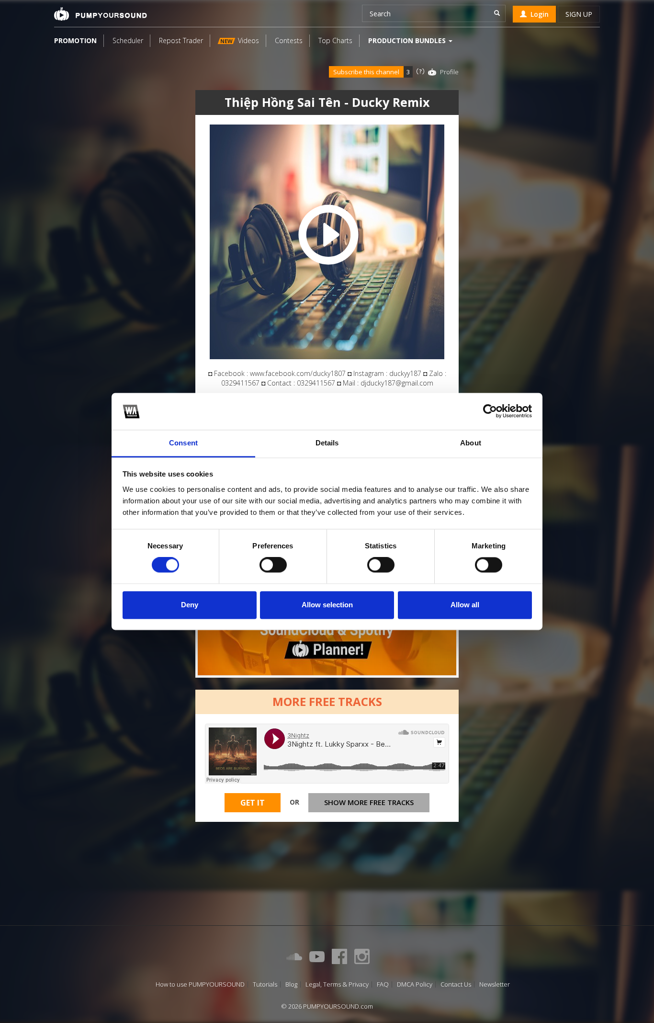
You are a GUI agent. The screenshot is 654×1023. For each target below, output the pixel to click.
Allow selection (327, 605)
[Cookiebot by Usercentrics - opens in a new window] (490, 411)
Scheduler (128, 40)
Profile (449, 72)
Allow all (465, 605)
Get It (252, 802)
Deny (189, 605)
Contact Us (455, 984)
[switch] (273, 565)
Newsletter (494, 984)
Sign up (578, 14)
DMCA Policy (414, 984)
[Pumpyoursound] (100, 14)
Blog (291, 984)
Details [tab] (327, 443)
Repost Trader (181, 40)
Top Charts (335, 40)
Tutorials (265, 984)
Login (538, 14)
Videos (239, 40)
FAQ (383, 984)
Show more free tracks (369, 802)
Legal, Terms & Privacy (337, 984)
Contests (289, 40)
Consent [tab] (183, 443)
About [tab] (470, 443)
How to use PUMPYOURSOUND (200, 984)
